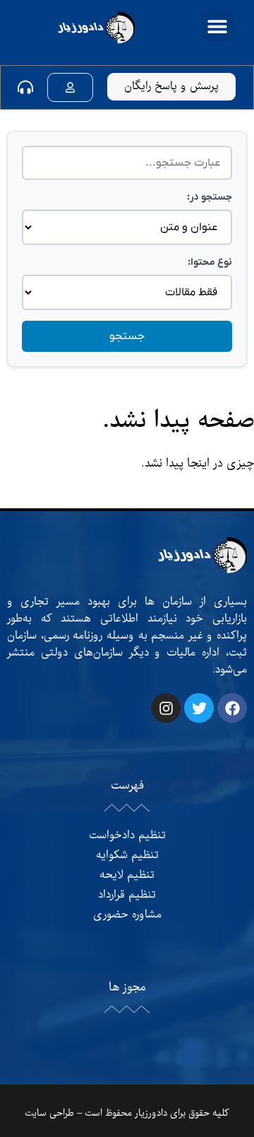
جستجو (127, 336)
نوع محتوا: (210, 262)
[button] (217, 26)
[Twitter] (199, 708)
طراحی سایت (49, 1113)
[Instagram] (166, 708)
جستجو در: (209, 197)
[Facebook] (232, 708)
